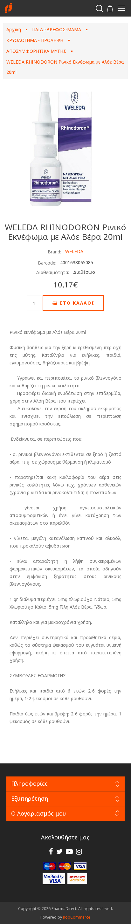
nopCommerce (76, 917)
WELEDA (74, 251)
